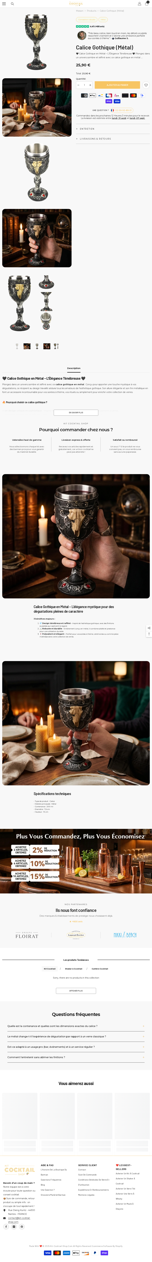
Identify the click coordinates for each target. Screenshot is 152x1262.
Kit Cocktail (50, 968)
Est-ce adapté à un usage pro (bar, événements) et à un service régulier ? (51, 1047)
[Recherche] (12, 4)
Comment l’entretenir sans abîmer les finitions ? (36, 1057)
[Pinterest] (22, 1226)
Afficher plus (76, 991)
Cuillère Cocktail (100, 968)
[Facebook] (6, 1226)
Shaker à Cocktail (73, 968)
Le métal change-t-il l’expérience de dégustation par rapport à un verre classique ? (56, 1036)
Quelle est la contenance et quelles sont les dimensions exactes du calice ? (52, 1026)
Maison (79, 11)
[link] (146, 85)
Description (73, 368)
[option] (17, 346)
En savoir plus (76, 412)
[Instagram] (14, 1226)
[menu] (4, 3)
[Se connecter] (139, 3)
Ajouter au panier (117, 84)
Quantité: (81, 79)
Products (91, 11)
